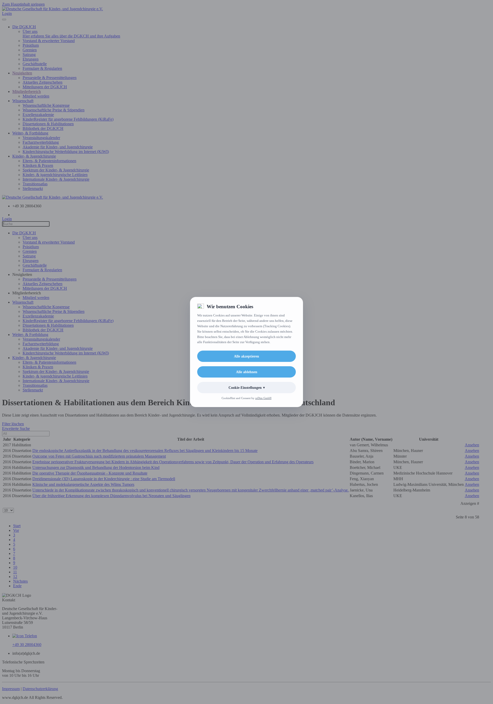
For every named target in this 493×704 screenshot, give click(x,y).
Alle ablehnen (246, 372)
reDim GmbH (263, 398)
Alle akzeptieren (246, 356)
